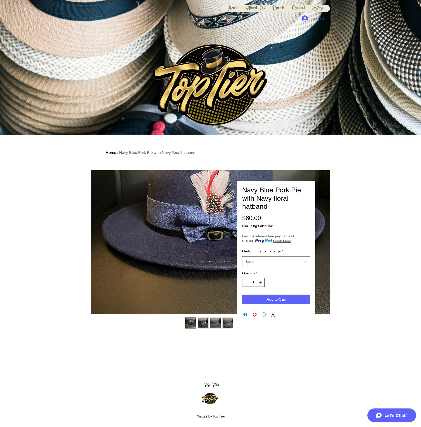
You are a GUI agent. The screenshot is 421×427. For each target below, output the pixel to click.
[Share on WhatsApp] (264, 315)
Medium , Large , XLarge (262, 251)
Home (111, 152)
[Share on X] (273, 315)
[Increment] (261, 282)
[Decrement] (246, 282)
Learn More (282, 241)
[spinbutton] (253, 282)
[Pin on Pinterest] (255, 315)
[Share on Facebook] (245, 315)
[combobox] (276, 261)
